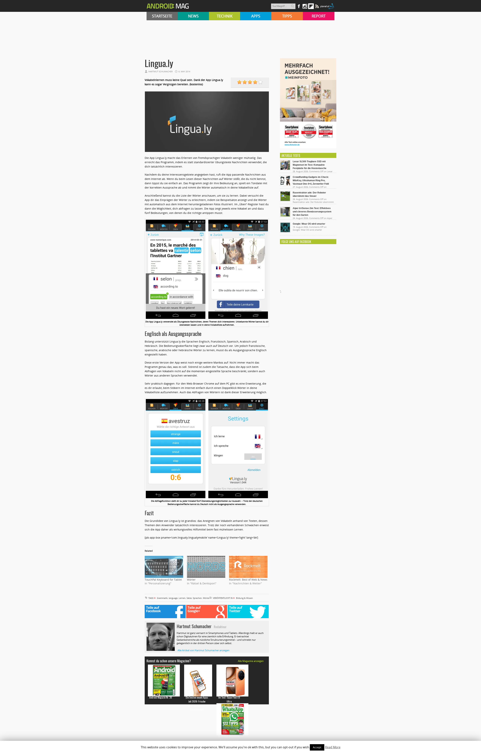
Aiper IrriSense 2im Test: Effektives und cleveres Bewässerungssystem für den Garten (312, 211)
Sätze (189, 598)
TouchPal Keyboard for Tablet (163, 579)
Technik (224, 16)
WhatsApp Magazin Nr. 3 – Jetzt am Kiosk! (229, 738)
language (173, 598)
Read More (332, 747)
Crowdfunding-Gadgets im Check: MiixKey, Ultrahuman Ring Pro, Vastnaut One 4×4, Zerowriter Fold (311, 180)
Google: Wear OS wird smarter (309, 224)
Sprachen (197, 598)
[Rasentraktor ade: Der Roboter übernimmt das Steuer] (285, 200)
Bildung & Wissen (244, 598)
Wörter (191, 579)
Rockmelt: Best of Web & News (248, 579)
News (193, 16)
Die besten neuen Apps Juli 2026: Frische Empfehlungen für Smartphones (197, 703)
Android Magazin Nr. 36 (160, 697)
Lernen (182, 598)
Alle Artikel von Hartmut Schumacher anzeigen (203, 650)
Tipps (287, 16)
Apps (255, 16)
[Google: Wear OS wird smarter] (285, 231)
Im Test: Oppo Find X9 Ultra (229, 699)
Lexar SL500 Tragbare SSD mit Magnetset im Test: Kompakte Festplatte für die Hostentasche (309, 165)
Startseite (162, 16)
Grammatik (162, 598)
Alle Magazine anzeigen (251, 661)
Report (319, 16)
